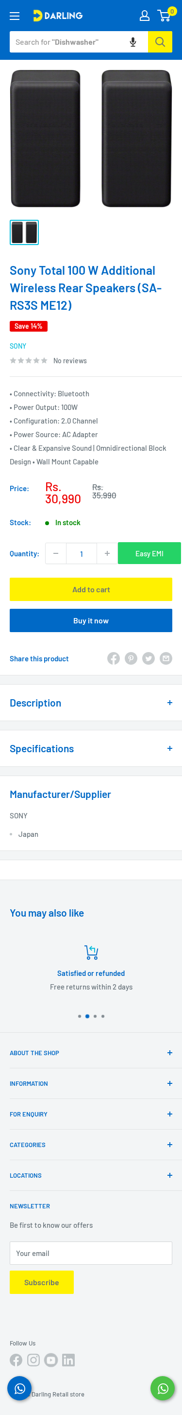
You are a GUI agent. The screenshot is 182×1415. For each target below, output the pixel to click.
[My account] (144, 15)
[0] (164, 15)
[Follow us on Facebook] (16, 1360)
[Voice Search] (133, 41)
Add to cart (91, 589)
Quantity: (24, 553)
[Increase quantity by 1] (107, 553)
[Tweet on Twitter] (148, 658)
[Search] (160, 42)
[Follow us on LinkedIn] (68, 1360)
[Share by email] (166, 658)
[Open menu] (14, 16)
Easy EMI (149, 553)
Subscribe (41, 1282)
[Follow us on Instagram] (33, 1360)
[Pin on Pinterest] (131, 658)
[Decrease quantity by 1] (56, 553)
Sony (18, 346)
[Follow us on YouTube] (51, 1360)
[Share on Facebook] (113, 658)
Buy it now (91, 620)
